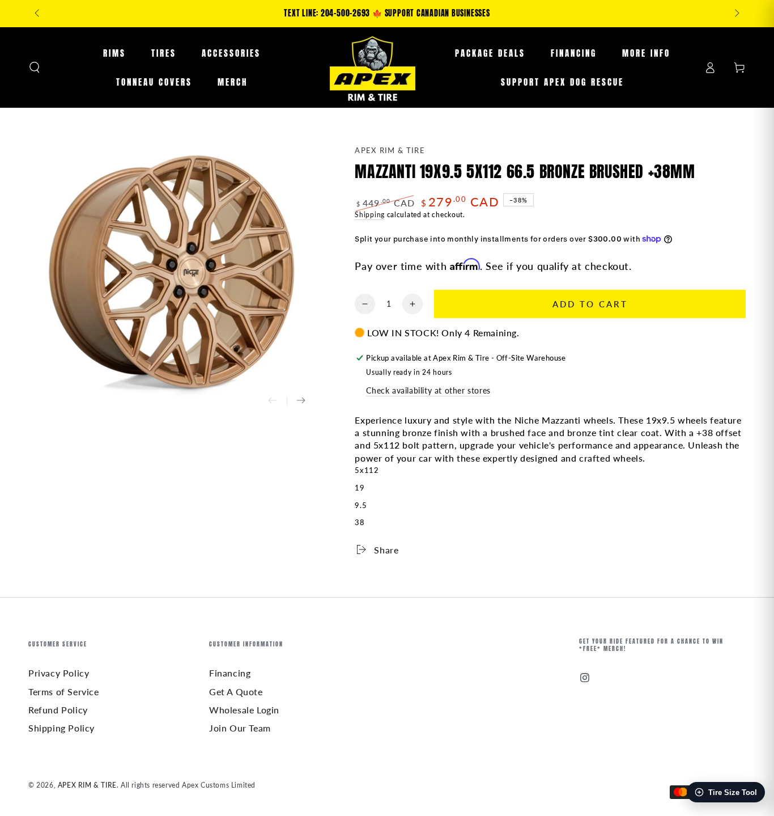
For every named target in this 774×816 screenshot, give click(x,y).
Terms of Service (63, 691)
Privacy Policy (58, 672)
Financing (229, 672)
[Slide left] (38, 13)
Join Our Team (240, 727)
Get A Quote (236, 691)
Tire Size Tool (732, 792)
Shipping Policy (61, 727)
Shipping (370, 214)
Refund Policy (58, 709)
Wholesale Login (244, 709)
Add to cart (590, 304)
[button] (34, 67)
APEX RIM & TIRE (390, 150)
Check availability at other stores (428, 390)
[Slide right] (736, 13)
